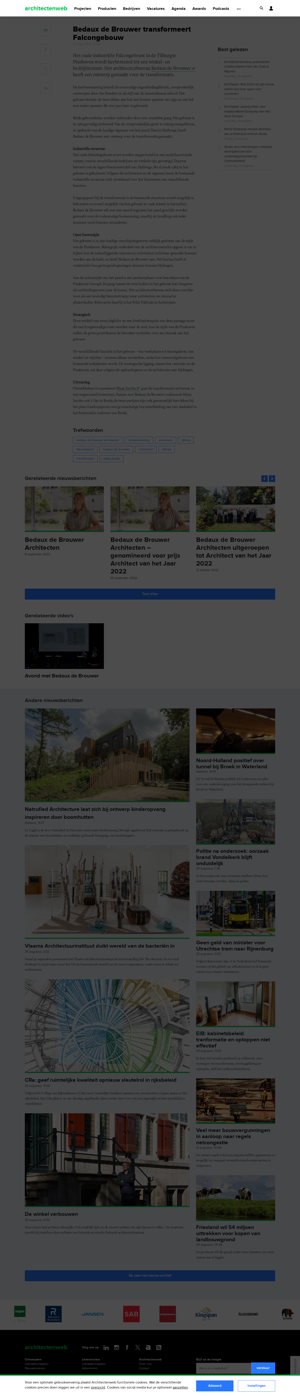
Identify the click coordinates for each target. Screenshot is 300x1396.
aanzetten (180, 1387)
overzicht (98, 1387)
